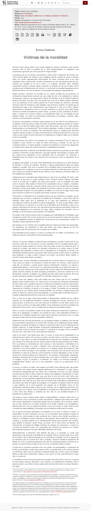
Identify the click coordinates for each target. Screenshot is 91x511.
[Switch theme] (58, 3)
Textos (26, 507)
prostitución (55, 16)
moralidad (46, 16)
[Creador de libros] (42, 3)
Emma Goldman (27, 13)
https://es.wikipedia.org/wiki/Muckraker (34, 480)
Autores (32, 507)
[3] (41, 275)
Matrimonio (38, 16)
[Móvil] (45, 3)
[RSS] (48, 3)
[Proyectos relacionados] (38, 3)
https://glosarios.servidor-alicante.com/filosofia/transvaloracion (40, 472)
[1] (37, 128)
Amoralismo (29, 16)
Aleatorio (15, 507)
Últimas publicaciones (50, 507)
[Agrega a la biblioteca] (55, 3)
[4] (78, 329)
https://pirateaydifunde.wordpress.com (28, 22)
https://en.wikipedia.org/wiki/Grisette (60, 492)
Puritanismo (64, 16)
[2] (64, 140)
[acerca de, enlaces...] (35, 3)
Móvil (61, 507)
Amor (22, 16)
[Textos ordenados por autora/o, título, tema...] (32, 3)
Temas (39, 507)
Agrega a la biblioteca (71, 507)
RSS (20, 507)
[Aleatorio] (52, 3)
